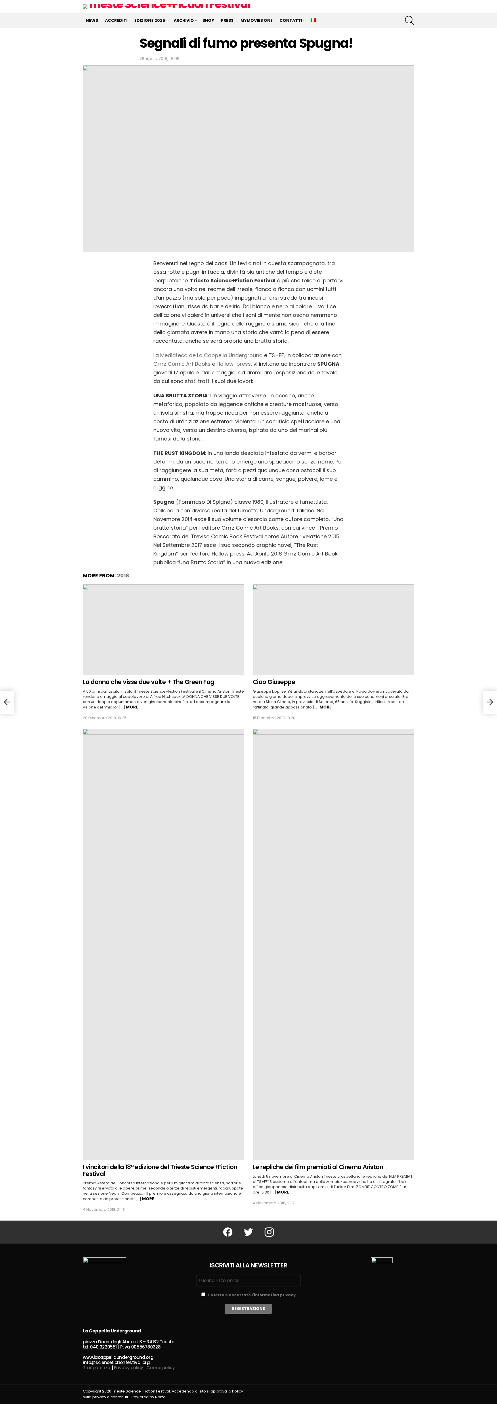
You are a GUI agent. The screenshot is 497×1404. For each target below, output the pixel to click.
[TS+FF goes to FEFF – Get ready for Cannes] (7, 702)
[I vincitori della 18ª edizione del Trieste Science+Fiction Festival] (163, 944)
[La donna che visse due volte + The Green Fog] (163, 629)
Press (227, 20)
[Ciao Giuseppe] (333, 629)
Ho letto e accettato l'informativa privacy (252, 1295)
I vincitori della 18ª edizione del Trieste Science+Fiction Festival (160, 1170)
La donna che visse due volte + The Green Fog (148, 682)
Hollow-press (234, 363)
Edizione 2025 (149, 20)
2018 (123, 575)
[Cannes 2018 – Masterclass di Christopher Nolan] (490, 702)
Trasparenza (96, 1368)
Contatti (291, 20)
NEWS (92, 20)
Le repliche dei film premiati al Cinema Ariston (318, 1167)
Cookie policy (160, 1368)
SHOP (208, 20)
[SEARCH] (409, 20)
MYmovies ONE (256, 20)
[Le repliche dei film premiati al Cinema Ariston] (333, 944)
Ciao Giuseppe (274, 682)
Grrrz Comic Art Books (182, 363)
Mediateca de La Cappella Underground (211, 355)
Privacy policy (128, 1368)
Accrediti (116, 20)
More (132, 707)
